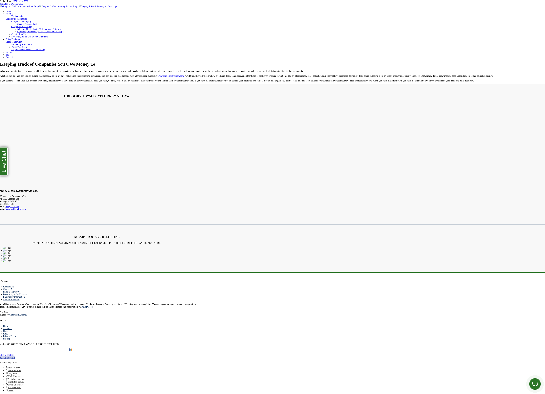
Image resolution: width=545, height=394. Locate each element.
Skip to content (6, 355)
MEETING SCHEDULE (11, 4)
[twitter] (70, 349)
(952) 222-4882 (12, 206)
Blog (5, 333)
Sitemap (6, 339)
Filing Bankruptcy (11, 292)
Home (6, 326)
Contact (6, 331)
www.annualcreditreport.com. (171, 76)
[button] (7, 358)
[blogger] (71, 349)
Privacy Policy (9, 336)
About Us (7, 328)
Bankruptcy (8, 286)
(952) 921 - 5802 (20, 1)
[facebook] (69, 349)
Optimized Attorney (18, 315)
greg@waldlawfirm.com (15, 209)
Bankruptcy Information (14, 297)
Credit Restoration (11, 299)
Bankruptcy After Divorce (15, 294)
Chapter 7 (7, 289)
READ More (87, 307)
